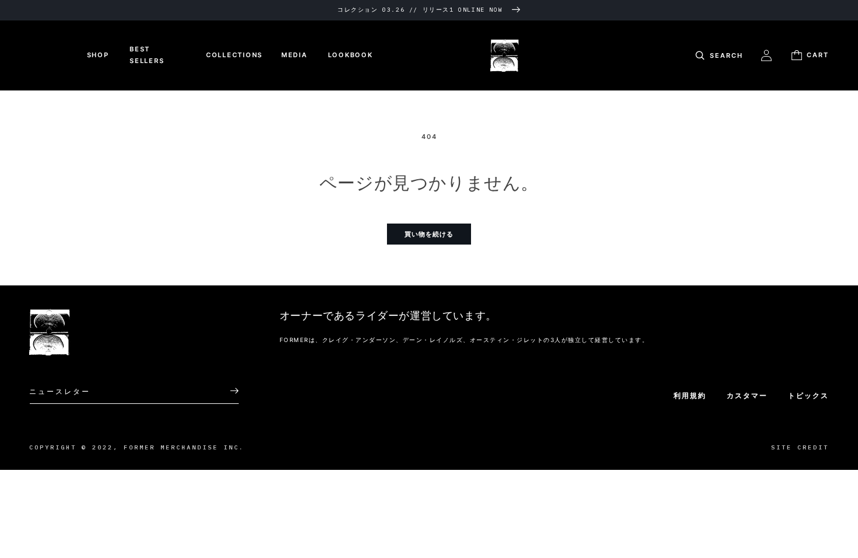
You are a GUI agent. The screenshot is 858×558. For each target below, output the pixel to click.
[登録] (226, 390)
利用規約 (690, 395)
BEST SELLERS (147, 55)
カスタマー (747, 395)
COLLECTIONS (234, 55)
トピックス (808, 395)
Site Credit (800, 447)
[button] (718, 55)
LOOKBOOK (350, 55)
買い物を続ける (429, 234)
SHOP (98, 55)
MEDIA (294, 55)
